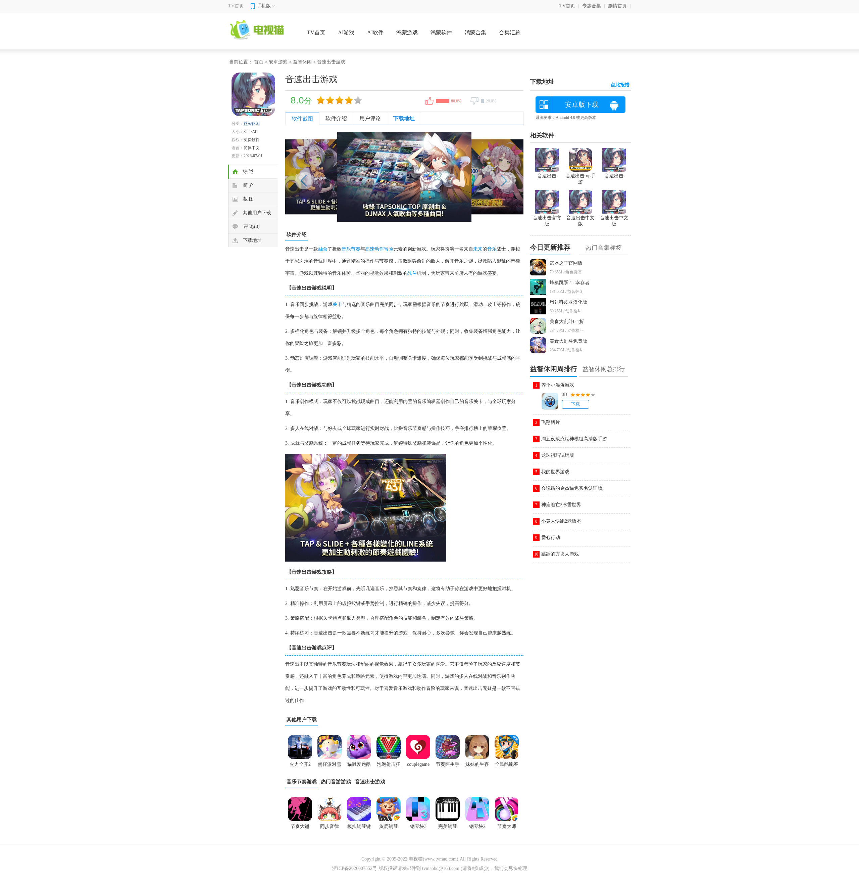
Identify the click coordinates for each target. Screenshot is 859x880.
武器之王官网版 (566, 263)
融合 (322, 249)
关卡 (337, 304)
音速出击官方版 (547, 220)
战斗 (412, 273)
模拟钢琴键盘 (359, 828)
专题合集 (591, 5)
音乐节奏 (351, 249)
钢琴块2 (477, 826)
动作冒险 (383, 249)
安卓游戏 (278, 61)
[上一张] (344, 176)
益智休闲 (302, 61)
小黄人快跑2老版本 (561, 521)
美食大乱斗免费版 (568, 341)
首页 (258, 61)
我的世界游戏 (555, 471)
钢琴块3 (418, 826)
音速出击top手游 (580, 178)
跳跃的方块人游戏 (560, 554)
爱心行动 (550, 537)
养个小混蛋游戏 (557, 385)
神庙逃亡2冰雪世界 (561, 504)
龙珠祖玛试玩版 (557, 455)
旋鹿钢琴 (388, 826)
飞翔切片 (550, 422)
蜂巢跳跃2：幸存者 (570, 282)
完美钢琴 (447, 826)
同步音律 (329, 826)
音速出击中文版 (614, 220)
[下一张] (463, 176)
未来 (478, 249)
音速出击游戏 (370, 781)
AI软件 (375, 32)
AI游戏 (346, 32)
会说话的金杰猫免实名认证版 (571, 488)
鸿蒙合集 (475, 32)
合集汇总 (509, 32)
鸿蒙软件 (441, 32)
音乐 (492, 249)
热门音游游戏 (336, 781)
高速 (369, 249)
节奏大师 (506, 826)
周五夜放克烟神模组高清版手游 (574, 438)
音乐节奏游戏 (302, 781)
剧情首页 (617, 5)
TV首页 (236, 5)
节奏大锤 (300, 826)
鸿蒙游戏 (407, 32)
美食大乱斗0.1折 (567, 321)
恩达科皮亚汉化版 (568, 302)
